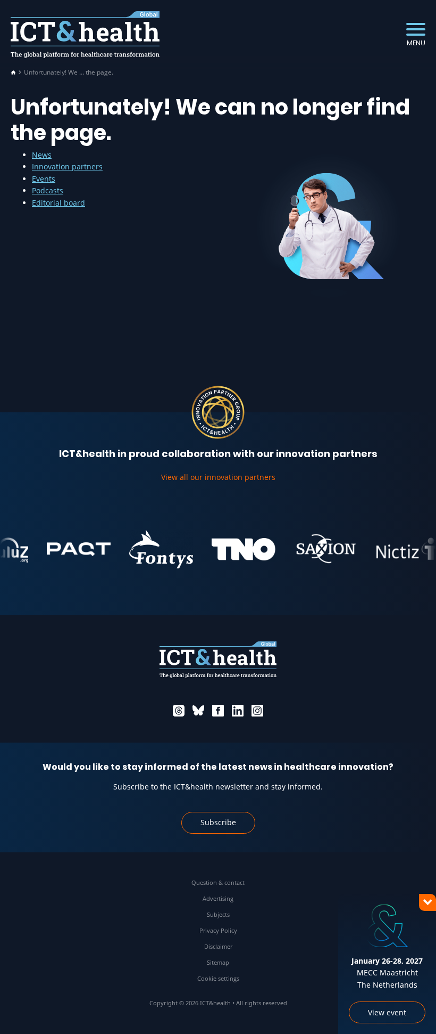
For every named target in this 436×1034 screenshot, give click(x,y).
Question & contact (218, 882)
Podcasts (47, 190)
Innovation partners (67, 166)
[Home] (13, 72)
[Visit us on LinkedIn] (238, 711)
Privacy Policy (218, 930)
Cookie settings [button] (218, 978)
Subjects (218, 914)
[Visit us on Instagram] (257, 711)
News (42, 155)
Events (43, 179)
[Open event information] (409, 1007)
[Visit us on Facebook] (218, 711)
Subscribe (218, 822)
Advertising (218, 898)
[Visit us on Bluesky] (198, 711)
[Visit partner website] (69, 549)
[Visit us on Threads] (179, 711)
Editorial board (58, 203)
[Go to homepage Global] (85, 35)
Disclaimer (218, 946)
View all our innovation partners (218, 477)
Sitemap (218, 962)
